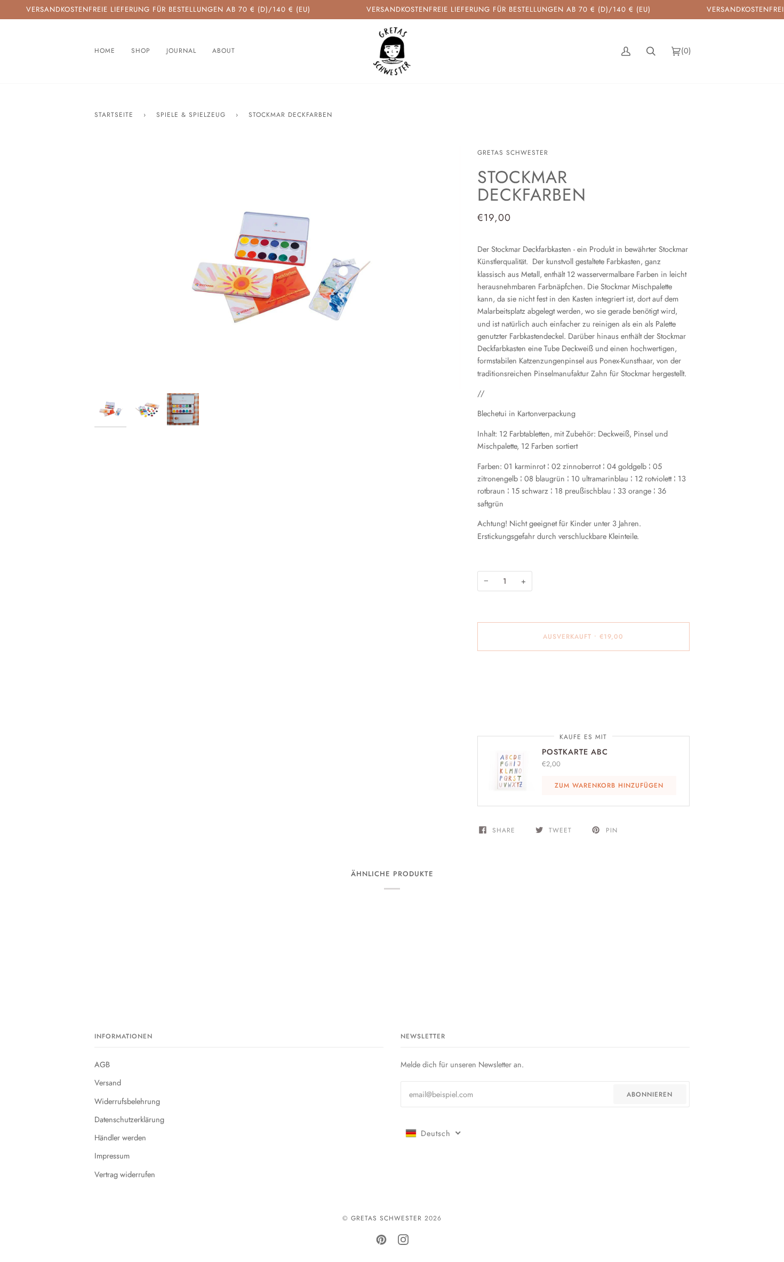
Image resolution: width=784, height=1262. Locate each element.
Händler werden (120, 1137)
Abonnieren (650, 1094)
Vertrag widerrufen (124, 1174)
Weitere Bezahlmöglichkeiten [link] (523, 701)
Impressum (112, 1155)
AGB (102, 1064)
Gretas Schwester (512, 152)
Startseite (113, 115)
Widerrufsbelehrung (127, 1101)
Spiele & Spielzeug (191, 115)
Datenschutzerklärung (129, 1119)
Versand (107, 1082)
